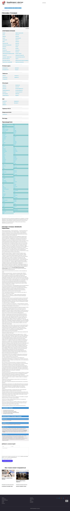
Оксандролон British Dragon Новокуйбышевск (11, 412)
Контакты (3, 503)
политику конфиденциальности (12, 457)
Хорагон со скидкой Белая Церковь (7, 478)
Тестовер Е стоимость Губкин (8, 413)
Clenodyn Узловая (7, 10)
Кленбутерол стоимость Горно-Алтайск (9, 411)
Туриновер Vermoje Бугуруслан (8, 410)
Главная (3, 10)
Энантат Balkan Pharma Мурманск (20, 481)
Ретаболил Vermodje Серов (7, 486)
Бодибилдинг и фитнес (15, 2)
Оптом (3, 502)
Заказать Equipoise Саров (21, 486)
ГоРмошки (31, 501)
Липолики (31, 502)
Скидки (3, 501)
